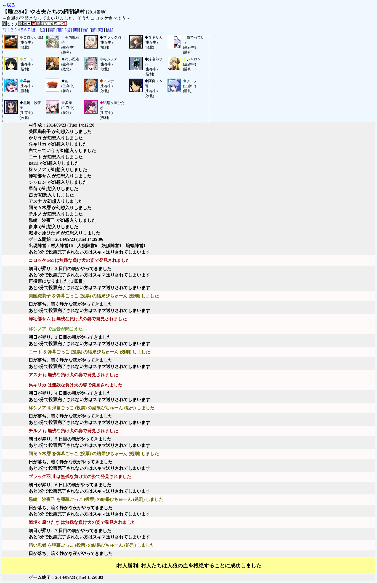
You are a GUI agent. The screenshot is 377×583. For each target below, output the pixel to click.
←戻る (8, 4)
